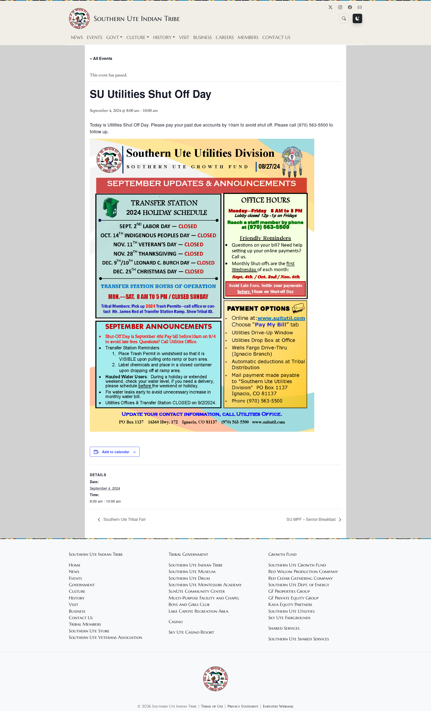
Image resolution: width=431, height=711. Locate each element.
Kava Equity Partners (290, 604)
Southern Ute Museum (192, 571)
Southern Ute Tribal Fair (124, 519)
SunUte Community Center (197, 591)
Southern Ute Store (89, 631)
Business (202, 37)
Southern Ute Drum (189, 578)
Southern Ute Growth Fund (297, 565)
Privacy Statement (242, 706)
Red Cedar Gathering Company (300, 578)
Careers (225, 37)
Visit (184, 37)
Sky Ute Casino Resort (191, 632)
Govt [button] (112, 37)
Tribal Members (85, 624)
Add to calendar (115, 451)
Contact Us (276, 37)
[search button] (343, 18)
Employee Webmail (278, 706)
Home (75, 565)
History (77, 598)
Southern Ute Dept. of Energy (298, 584)
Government (82, 584)
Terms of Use (212, 706)
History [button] (162, 37)
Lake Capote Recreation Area (198, 611)
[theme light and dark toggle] (357, 18)
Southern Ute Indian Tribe (196, 565)
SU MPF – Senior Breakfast (311, 519)
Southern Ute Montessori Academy (205, 584)
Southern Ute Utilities (291, 611)
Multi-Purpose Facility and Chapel (204, 598)
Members (248, 37)
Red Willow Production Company (303, 571)
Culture (77, 591)
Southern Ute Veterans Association (105, 637)
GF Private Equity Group (293, 598)
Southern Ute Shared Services (298, 639)
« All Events (101, 58)
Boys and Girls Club (189, 604)
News (77, 37)
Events (94, 37)
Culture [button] (135, 37)
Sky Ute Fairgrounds (289, 617)
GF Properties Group (289, 591)
